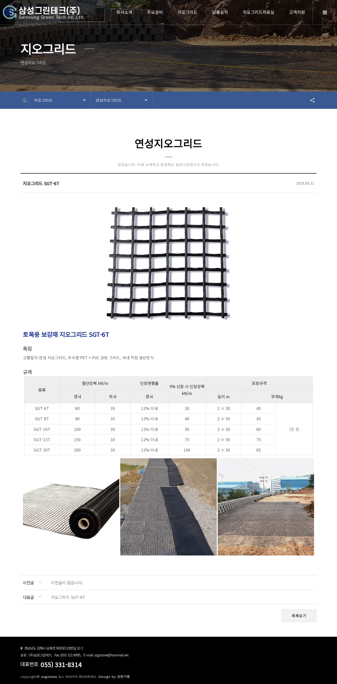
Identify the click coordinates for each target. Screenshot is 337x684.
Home (44, 13)
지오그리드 (187, 12)
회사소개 (124, 12)
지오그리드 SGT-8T (68, 597)
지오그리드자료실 (258, 12)
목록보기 (299, 616)
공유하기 (310, 100)
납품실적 (220, 12)
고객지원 (297, 12)
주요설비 (155, 12)
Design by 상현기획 (114, 676)
